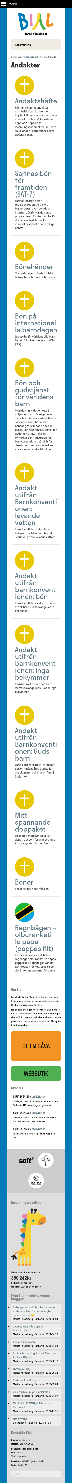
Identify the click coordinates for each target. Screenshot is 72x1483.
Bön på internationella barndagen (36, 322)
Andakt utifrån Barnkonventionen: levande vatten (36, 504)
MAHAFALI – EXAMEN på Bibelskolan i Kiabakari (33, 1405)
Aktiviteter (40, 56)
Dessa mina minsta (24, 1342)
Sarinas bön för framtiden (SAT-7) (33, 183)
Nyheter (40, 1096)
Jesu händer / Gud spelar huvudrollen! (28, 1328)
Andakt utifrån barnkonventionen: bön (35, 585)
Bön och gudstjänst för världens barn (34, 393)
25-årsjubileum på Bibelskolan (31, 1392)
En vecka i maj (21, 1369)
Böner (24, 882)
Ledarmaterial (25, 56)
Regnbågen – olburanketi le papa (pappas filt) (35, 937)
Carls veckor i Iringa (25, 1380)
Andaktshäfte (36, 100)
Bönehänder (34, 266)
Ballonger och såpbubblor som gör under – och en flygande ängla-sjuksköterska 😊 (34, 1311)
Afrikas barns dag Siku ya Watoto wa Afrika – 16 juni (35, 1355)
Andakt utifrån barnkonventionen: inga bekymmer (35, 663)
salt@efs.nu (25, 1439)
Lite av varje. (20, 1419)
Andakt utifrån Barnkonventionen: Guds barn (36, 744)
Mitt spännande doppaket (32, 822)
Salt (17, 1013)
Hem (13, 56)
